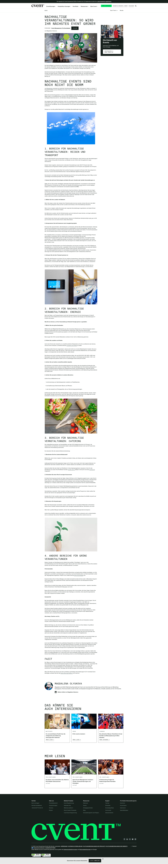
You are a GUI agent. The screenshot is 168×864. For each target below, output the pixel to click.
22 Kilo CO (92, 470)
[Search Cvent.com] (135, 6)
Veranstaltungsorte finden (120, 5)
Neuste (121, 10)
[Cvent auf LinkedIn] (127, 839)
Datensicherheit (109, 813)
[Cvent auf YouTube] (133, 839)
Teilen (75, 28)
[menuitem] (51, 6)
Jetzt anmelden (94, 860)
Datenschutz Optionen (39, 848)
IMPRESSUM (64, 846)
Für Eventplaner (66, 28)
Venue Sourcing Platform (67, 673)
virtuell (80, 185)
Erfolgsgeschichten (88, 808)
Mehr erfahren (104, 739)
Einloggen (131, 5)
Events (84, 805)
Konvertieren (123, 805)
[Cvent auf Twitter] (130, 839)
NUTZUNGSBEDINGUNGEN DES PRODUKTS (94, 846)
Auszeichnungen (53, 805)
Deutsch (134, 846)
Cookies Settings (50, 848)
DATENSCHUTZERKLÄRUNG (75, 846)
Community (108, 810)
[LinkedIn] (56, 692)
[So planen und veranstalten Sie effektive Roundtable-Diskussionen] (57, 767)
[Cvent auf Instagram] (135, 839)
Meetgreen (49, 88)
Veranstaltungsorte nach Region (91, 813)
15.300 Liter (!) (71, 470)
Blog (46, 10)
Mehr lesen (49, 739)
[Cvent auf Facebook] (124, 839)
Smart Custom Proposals (70, 810)
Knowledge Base (109, 808)
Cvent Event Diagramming (70, 813)
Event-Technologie (78, 575)
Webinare (85, 803)
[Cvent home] (38, 6)
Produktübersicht (53, 803)
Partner (51, 810)
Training (107, 803)
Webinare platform (68, 808)
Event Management (56, 28)
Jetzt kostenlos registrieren (104, 1)
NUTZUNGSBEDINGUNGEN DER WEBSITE (116, 846)
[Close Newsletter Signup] (102, 859)
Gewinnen (122, 803)
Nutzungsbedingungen (85, 849)
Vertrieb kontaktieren (37, 805)
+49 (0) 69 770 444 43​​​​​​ (37, 808)
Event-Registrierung (69, 803)
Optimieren (123, 808)
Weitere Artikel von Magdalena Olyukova (68, 692)
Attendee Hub (67, 805)
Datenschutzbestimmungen (70, 849)
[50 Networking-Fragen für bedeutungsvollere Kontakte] (110, 767)
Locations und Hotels (72, 345)
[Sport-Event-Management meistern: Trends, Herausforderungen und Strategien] (84, 767)
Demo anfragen (106, 5)
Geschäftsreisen (124, 810)
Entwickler (107, 805)
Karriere (51, 808)
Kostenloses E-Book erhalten (109, 51)
